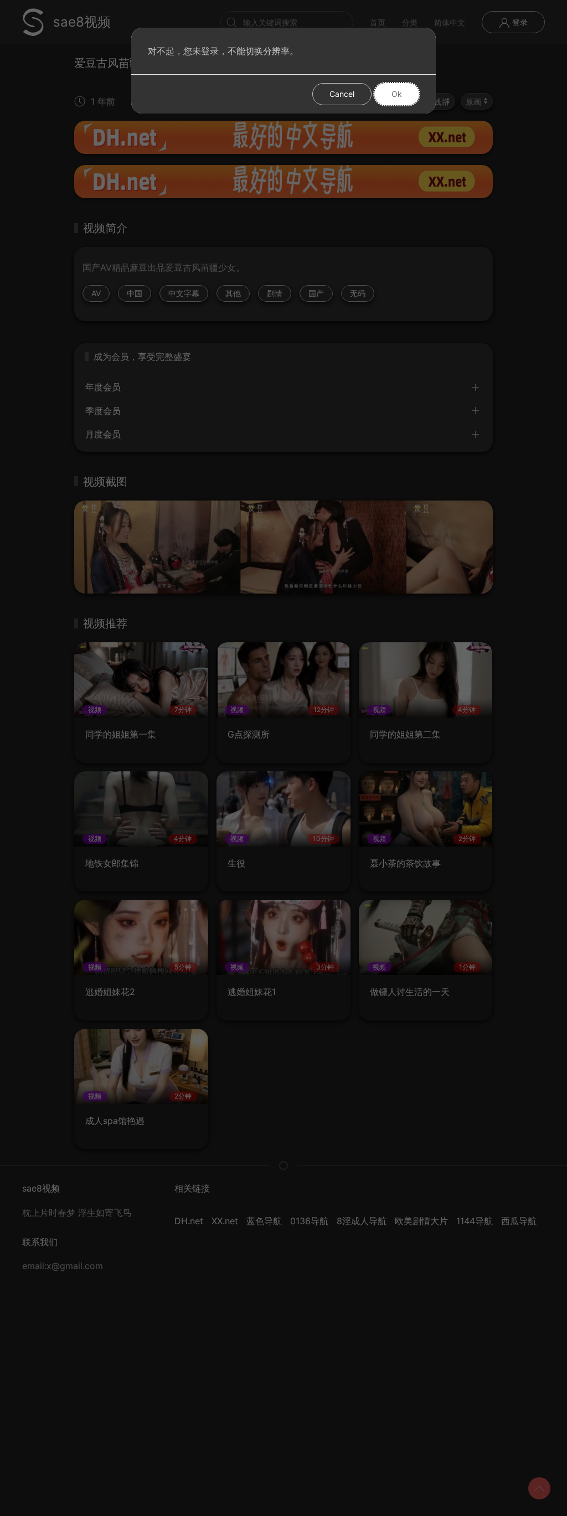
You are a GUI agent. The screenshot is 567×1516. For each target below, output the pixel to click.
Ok (396, 94)
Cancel (341, 94)
